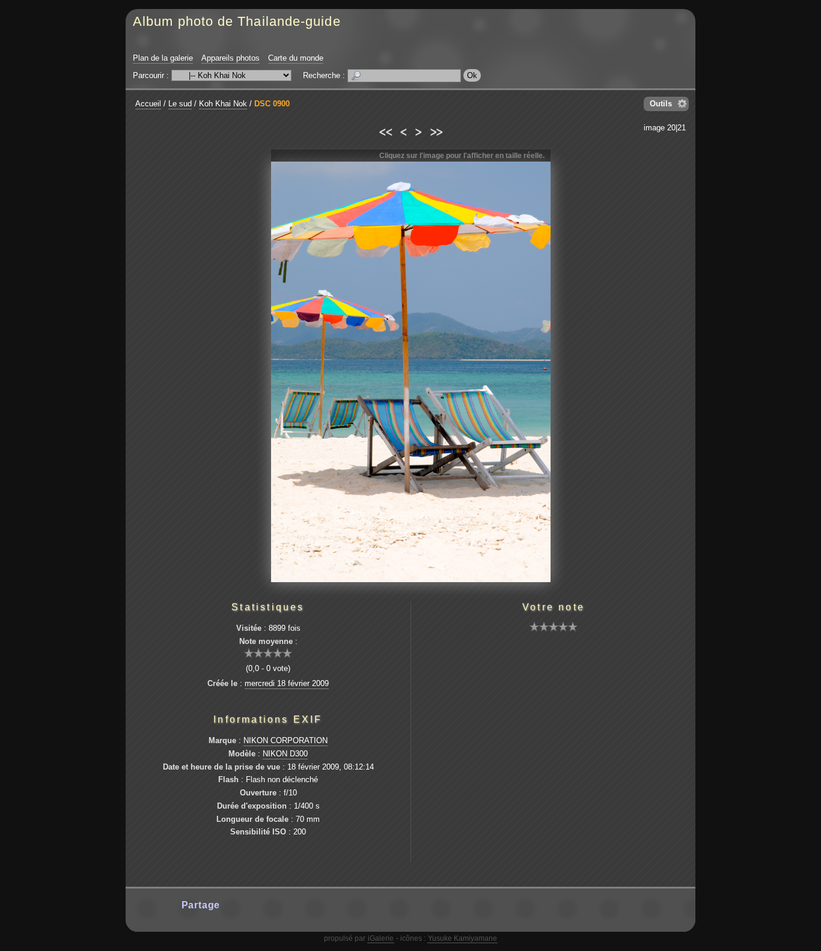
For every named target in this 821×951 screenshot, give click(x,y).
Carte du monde (295, 57)
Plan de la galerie (163, 57)
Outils (661, 103)
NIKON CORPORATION (285, 740)
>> (436, 130)
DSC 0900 (272, 103)
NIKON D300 (285, 753)
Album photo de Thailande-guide (237, 21)
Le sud (180, 103)
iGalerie (381, 938)
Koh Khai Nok (223, 103)
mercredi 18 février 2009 (287, 683)
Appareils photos (230, 57)
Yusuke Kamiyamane (462, 938)
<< (385, 130)
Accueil (148, 103)
